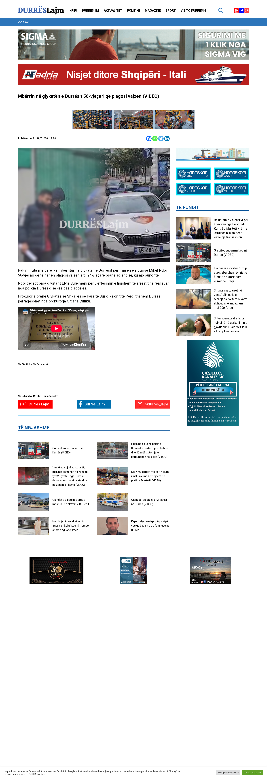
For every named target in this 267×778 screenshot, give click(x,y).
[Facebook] (149, 138)
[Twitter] (161, 138)
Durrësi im (90, 10)
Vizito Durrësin (193, 10)
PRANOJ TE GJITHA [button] (252, 773)
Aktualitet (113, 10)
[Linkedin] (167, 138)
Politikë (133, 10)
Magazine (153, 10)
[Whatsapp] (155, 138)
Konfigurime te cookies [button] (228, 773)
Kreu (73, 10)
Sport (171, 10)
